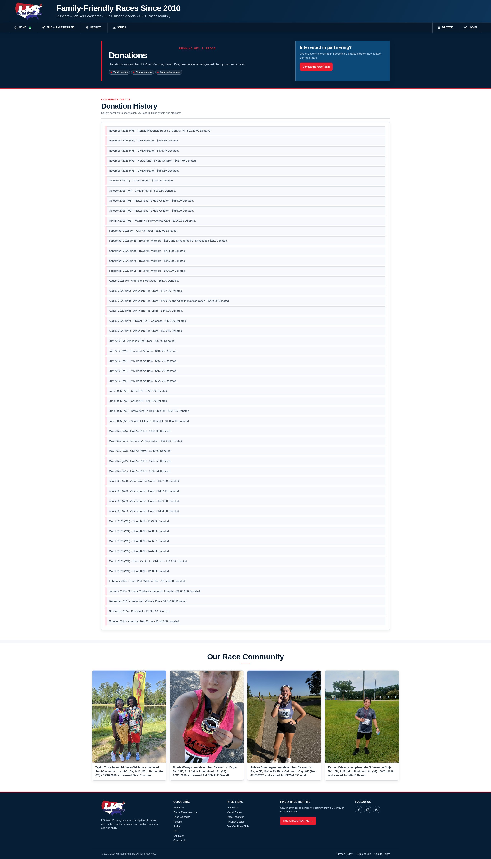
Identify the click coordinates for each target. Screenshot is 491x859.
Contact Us (179, 840)
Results (177, 821)
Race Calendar (181, 817)
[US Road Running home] (31, 11)
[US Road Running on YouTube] (376, 809)
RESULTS (95, 27)
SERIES (121, 27)
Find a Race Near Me (185, 812)
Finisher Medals (236, 821)
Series (176, 826)
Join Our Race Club (238, 826)
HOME (22, 27)
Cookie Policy (382, 853)
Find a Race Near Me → (298, 821)
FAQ (175, 831)
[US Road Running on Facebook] (358, 809)
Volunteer (178, 835)
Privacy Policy (344, 853)
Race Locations (235, 817)
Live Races (233, 807)
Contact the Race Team (316, 66)
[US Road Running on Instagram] (367, 809)
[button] (129, 717)
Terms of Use (363, 853)
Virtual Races (234, 812)
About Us (178, 807)
